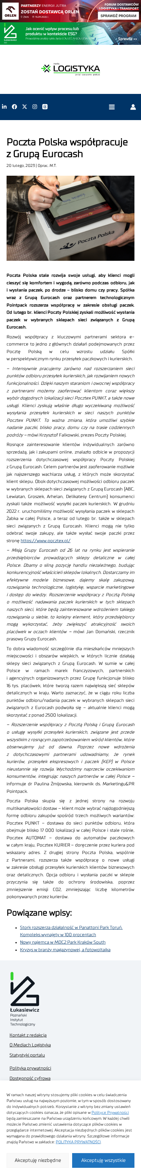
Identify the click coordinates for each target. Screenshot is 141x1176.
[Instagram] (34, 106)
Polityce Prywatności (110, 1112)
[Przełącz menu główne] (112, 107)
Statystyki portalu (27, 1055)
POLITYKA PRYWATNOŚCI (78, 1142)
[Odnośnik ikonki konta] (133, 107)
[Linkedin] (4, 106)
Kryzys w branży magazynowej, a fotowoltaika (65, 950)
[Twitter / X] (24, 106)
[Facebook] (14, 106)
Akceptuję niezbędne (38, 1160)
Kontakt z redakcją (28, 1035)
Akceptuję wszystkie (103, 1160)
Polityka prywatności (30, 1068)
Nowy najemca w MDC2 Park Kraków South (63, 942)
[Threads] (45, 106)
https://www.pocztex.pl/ (45, 541)
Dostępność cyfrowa (30, 1078)
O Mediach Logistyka (30, 1045)
